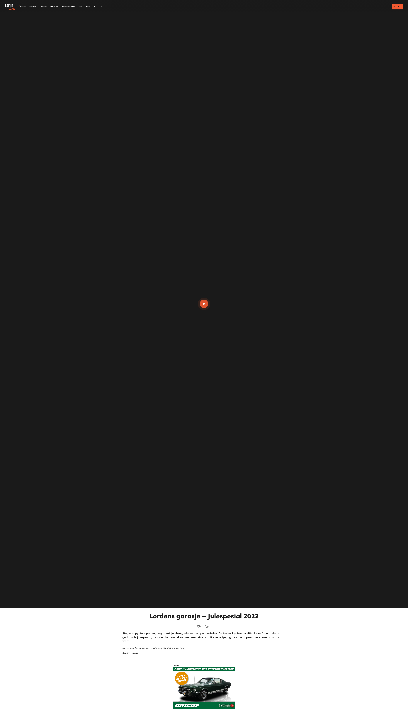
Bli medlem (397, 7)
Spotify (125, 652)
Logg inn (387, 7)
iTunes (135, 652)
